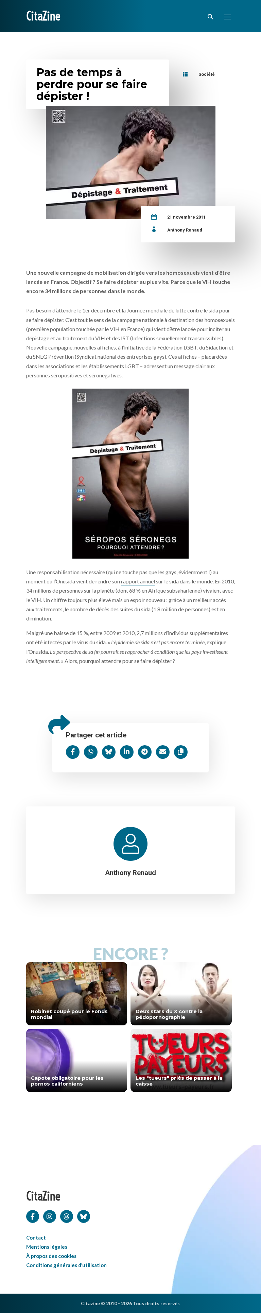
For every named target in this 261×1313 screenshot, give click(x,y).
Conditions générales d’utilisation (66, 1265)
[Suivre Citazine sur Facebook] (32, 1216)
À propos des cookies (51, 1256)
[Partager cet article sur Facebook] (73, 752)
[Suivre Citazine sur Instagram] (49, 1216)
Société (206, 74)
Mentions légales (46, 1247)
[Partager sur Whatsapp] (91, 752)
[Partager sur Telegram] (145, 752)
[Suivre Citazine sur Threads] (66, 1216)
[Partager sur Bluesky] (109, 752)
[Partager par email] (163, 752)
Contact (36, 1237)
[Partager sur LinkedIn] (127, 752)
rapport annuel (138, 581)
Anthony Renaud (184, 230)
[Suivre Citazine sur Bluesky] (83, 1216)
